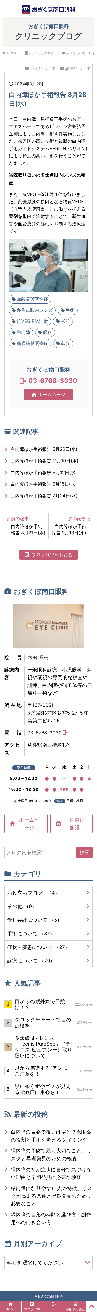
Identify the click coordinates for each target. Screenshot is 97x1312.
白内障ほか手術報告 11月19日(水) (44, 461)
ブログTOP (32, 1309)
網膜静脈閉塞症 (32, 343)
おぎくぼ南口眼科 (50, 1296)
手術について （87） (31, 934)
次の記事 (71, 526)
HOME (12, 53)
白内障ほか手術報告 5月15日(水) (44, 484)
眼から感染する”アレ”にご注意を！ (53, 1071)
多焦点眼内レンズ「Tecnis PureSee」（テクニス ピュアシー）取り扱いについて (53, 1046)
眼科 (47, 332)
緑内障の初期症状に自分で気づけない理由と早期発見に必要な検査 (51, 1173)
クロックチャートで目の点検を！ (53, 1022)
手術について (75, 53)
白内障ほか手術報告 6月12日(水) (44, 472)
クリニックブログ (41, 53)
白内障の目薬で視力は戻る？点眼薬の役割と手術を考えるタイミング (51, 1135)
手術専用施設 (75, 823)
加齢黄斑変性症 (32, 299)
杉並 (65, 321)
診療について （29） (31, 961)
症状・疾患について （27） (38, 947)
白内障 (23, 332)
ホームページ (51, 394)
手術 (70, 310)
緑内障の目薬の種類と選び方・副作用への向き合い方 (51, 1218)
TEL (54, 1309)
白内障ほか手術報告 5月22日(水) (44, 449)
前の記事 (28, 526)
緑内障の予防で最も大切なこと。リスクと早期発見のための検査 (51, 1154)
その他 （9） (22, 906)
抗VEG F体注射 (32, 321)
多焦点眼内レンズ (35, 310)
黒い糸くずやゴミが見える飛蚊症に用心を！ (53, 1089)
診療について (78, 68)
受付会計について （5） (34, 920)
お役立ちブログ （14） (33, 893)
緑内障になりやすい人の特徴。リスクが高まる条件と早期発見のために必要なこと (51, 1196)
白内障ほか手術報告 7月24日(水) (44, 496)
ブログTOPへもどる (52, 554)
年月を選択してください (35, 1262)
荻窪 (65, 343)
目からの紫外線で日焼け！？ (53, 1004)
